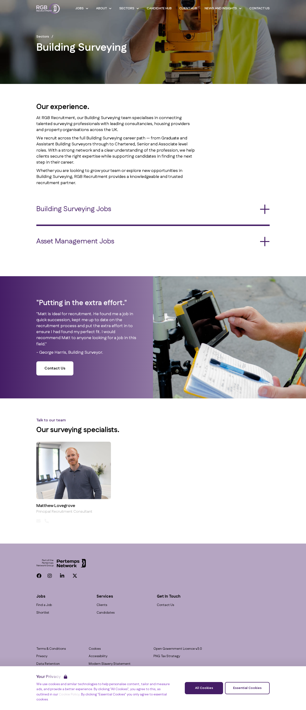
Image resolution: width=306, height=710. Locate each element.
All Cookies (204, 688)
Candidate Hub (159, 8)
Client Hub (188, 8)
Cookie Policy (69, 694)
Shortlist (42, 613)
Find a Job (44, 605)
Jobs (79, 8)
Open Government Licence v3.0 (177, 649)
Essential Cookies (247, 688)
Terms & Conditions (51, 649)
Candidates (106, 613)
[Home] (48, 8)
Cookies (95, 649)
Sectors (126, 8)
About (101, 8)
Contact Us (259, 8)
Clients (102, 605)
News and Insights (221, 8)
